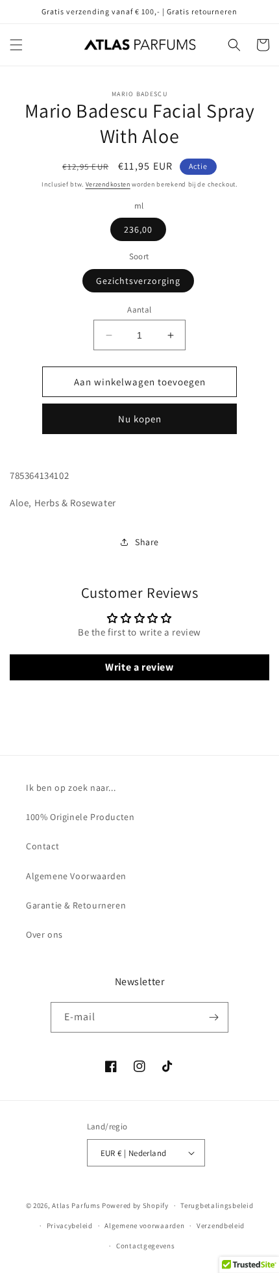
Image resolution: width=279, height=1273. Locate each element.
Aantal (139, 309)
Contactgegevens (145, 1245)
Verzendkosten (108, 184)
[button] (16, 45)
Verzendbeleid (221, 1225)
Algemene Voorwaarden (76, 876)
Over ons (44, 934)
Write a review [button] (139, 667)
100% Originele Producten (80, 817)
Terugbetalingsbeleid (216, 1205)
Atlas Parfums (76, 1205)
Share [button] (147, 542)
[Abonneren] (213, 1017)
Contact (42, 846)
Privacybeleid (70, 1225)
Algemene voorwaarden (144, 1225)
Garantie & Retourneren (76, 905)
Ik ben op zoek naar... (70, 787)
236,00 (138, 229)
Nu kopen (140, 419)
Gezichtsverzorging (138, 281)
